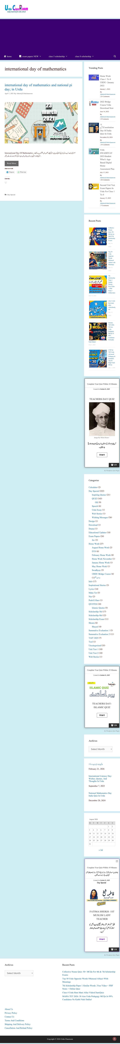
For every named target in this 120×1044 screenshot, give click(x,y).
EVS (94, 551)
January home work (101, 562)
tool (91, 641)
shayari (95, 626)
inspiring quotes (99, 495)
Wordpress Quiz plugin (112, 471)
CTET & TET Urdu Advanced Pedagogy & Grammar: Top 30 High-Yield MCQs (111, 357)
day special (11, 195)
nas (90, 596)
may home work (99, 566)
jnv (93, 540)
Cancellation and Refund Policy (18, 1028)
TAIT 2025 (93, 638)
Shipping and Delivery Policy (17, 1024)
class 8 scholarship (83, 56)
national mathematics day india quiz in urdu (100, 794)
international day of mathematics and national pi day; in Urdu (38, 87)
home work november (102, 559)
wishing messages (100, 517)
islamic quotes (98, 608)
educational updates (97, 532)
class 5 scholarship (57, 56)
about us (9, 1009)
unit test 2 (93, 653)
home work (94, 543)
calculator (93, 487)
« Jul (101, 850)
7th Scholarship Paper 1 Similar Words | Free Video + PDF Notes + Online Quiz (111, 284)
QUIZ (94, 498)
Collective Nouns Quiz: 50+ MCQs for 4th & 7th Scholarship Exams (111, 234)
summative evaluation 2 (99, 634)
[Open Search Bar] (115, 56)
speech (95, 506)
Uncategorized (95, 645)
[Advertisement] (60, 35)
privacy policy (11, 1013)
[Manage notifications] (114, 1039)
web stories (97, 513)
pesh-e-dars (94, 600)
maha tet (93, 592)
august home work (100, 547)
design (92, 521)
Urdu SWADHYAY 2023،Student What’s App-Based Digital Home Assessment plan (107, 160)
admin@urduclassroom (107, 94)
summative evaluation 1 (99, 630)
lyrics (91, 589)
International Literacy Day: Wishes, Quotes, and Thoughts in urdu (100, 779)
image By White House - (102, 438)
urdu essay (97, 510)
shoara (92, 623)
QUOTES (93, 604)
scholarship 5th (95, 611)
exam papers (94, 536)
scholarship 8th (95, 615)
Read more (11, 163)
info (90, 581)
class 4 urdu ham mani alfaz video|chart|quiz (83, 992)
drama (91, 528)
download (93, 525)
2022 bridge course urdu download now (107, 105)
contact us (9, 1016)
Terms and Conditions (14, 1020)
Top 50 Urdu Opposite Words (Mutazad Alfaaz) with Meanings (111, 258)
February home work (101, 555)
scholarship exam (96, 619)
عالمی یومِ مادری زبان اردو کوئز (96, 764)
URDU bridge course (101, 574)
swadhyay (96, 570)
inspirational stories (97, 585)
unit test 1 (93, 649)
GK (96, 502)
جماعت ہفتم (97, 577)
